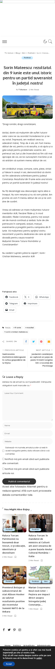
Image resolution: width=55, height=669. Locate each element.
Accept (9, 664)
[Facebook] (26, 341)
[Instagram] (19, 630)
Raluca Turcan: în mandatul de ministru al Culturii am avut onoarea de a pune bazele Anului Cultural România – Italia (40, 546)
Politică (27, 58)
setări (39, 658)
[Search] (50, 41)
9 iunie (18, 328)
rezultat (30, 328)
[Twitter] (34, 341)
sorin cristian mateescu (17, 332)
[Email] (49, 341)
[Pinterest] (41, 341)
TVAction (22, 90)
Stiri (46, 581)
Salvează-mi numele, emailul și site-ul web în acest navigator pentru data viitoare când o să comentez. (27, 450)
